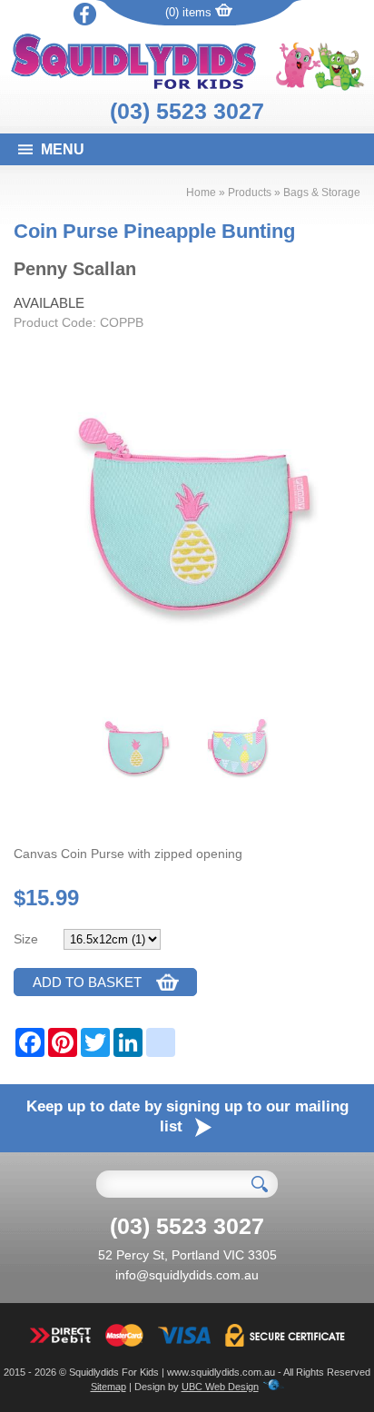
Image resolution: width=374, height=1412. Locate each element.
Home (201, 192)
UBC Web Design (220, 1386)
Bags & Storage (321, 192)
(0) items (190, 12)
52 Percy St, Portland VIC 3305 (187, 1255)
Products (249, 192)
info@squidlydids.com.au (187, 1275)
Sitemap (108, 1386)
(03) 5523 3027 (187, 110)
